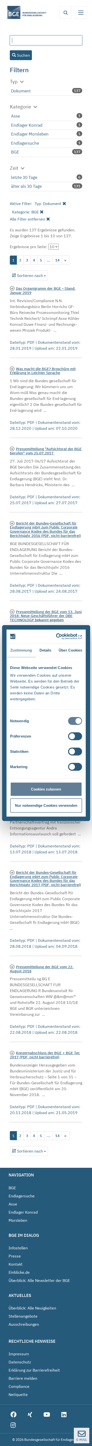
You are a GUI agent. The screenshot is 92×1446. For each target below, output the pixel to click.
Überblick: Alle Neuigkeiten (32, 1308)
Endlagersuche (25, 143)
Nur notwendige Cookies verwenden (46, 805)
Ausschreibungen (24, 1324)
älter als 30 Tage (26, 186)
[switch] (75, 736)
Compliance (19, 1386)
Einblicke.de (19, 1272)
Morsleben (18, 1220)
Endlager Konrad (26, 125)
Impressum (19, 1353)
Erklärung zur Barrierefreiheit (34, 1370)
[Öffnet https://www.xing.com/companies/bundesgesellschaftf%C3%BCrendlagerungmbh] (30, 1415)
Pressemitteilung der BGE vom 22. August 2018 (41, 968)
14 (57, 260)
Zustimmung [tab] (21, 650)
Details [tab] (45, 650)
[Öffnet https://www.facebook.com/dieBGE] (13, 1415)
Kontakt (16, 1264)
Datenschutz (20, 1362)
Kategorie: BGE (25, 211)
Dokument (21, 91)
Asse (15, 116)
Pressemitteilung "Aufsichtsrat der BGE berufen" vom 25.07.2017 (46, 450)
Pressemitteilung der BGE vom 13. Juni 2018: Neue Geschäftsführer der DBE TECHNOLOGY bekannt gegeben (46, 615)
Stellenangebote (23, 1316)
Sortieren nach (30, 275)
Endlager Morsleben (30, 134)
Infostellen (18, 1247)
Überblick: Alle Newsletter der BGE (39, 1280)
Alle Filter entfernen (27, 219)
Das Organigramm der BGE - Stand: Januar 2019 (43, 290)
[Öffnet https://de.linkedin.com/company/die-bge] (64, 1415)
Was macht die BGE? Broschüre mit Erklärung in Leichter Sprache (43, 370)
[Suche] (65, 12)
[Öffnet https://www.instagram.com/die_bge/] (13, 1425)
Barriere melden (23, 1378)
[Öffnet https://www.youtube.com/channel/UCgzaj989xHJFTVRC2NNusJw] (47, 1415)
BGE (15, 152)
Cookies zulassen (46, 789)
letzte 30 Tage (24, 177)
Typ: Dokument (48, 203)
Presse (15, 1256)
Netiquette (18, 1394)
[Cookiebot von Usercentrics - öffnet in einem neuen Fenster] (62, 636)
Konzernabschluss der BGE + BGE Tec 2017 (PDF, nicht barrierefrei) (45, 1054)
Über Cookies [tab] (70, 650)
